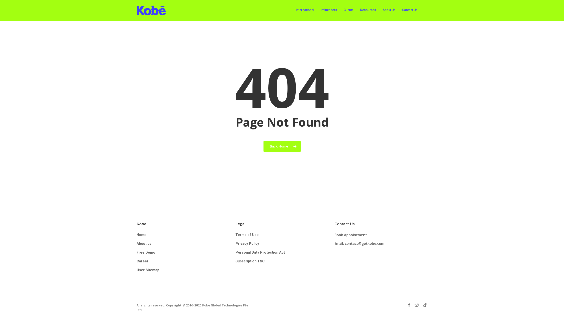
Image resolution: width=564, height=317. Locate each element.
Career (142, 261)
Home (142, 235)
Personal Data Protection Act (260, 252)
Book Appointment (351, 234)
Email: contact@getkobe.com (359, 243)
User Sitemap (148, 270)
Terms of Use (247, 235)
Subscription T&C (250, 261)
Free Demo (146, 252)
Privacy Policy (247, 243)
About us (144, 243)
